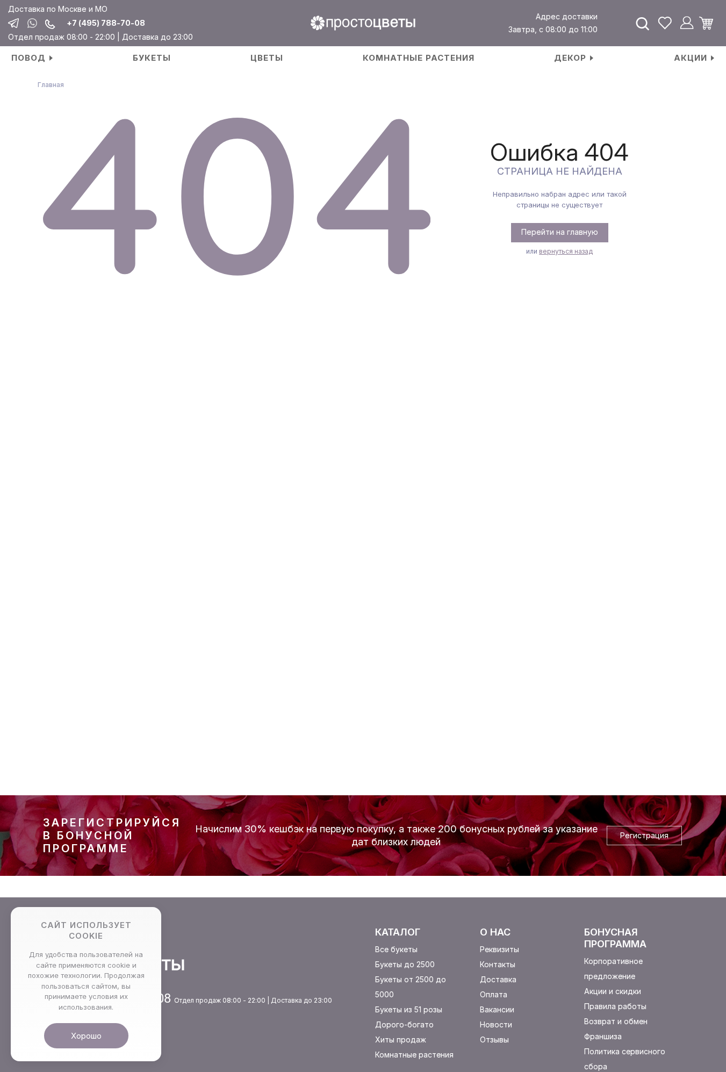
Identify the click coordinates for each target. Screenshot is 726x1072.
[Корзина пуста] (710, 23)
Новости (496, 1024)
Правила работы (615, 1006)
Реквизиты (499, 949)
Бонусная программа (615, 937)
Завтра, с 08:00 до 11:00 (552, 29)
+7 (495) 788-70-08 (106, 23)
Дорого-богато (404, 1024)
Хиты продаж (400, 1039)
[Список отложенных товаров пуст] (665, 23)
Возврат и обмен (616, 1021)
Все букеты (396, 949)
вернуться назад (566, 251)
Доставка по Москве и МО (57, 8)
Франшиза (603, 1036)
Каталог (397, 932)
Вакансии (497, 1009)
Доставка (498, 979)
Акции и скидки (612, 991)
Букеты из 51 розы (408, 1009)
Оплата (493, 994)
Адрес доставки (566, 16)
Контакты (497, 964)
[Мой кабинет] (687, 23)
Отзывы (494, 1039)
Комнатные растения (414, 1054)
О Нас (495, 932)
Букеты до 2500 (405, 964)
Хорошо (86, 1036)
